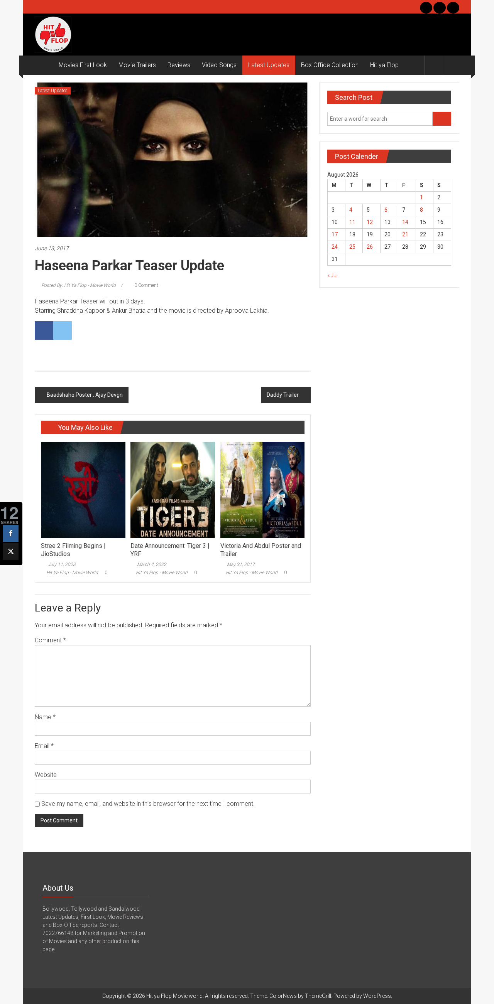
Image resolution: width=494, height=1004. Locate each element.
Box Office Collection (330, 65)
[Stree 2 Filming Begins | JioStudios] (83, 490)
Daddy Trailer (283, 395)
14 (405, 222)
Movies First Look (83, 65)
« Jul (332, 275)
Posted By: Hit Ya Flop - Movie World (78, 285)
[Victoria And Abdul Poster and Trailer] (262, 490)
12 (370, 222)
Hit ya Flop (384, 65)
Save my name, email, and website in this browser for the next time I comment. (148, 803)
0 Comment (145, 285)
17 (335, 234)
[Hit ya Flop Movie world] (44, 65)
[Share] (11, 533)
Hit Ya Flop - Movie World (72, 572)
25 (352, 247)
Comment (50, 640)
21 (405, 234)
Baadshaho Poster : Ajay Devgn (85, 395)
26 (370, 247)
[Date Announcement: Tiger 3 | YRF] (172, 490)
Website (46, 774)
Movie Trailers (137, 65)
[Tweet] (11, 551)
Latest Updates (268, 65)
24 (335, 247)
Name (45, 717)
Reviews (178, 65)
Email (44, 746)
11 (352, 222)
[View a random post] (450, 65)
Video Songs (219, 65)
